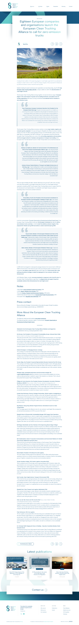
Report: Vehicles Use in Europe (28, 291)
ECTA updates (66, 612)
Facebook (52, 43)
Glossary (65, 614)
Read (17, 568)
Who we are (43, 608)
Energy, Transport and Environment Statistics (33, 293)
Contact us (37, 590)
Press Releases (66, 608)
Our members (44, 612)
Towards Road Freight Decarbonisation (44, 294)
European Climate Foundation (48, 621)
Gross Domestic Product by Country (32, 289)
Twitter (60, 43)
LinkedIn (56, 43)
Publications (54, 608)
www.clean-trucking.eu (40, 318)
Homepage (14, 6)
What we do (43, 610)
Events (53, 610)
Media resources (66, 610)
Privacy (21, 621)
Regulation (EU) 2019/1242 (32, 296)
